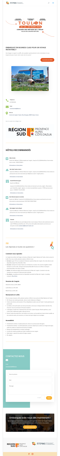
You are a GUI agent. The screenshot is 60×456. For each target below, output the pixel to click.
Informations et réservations (16, 165)
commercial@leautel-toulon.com (26, 225)
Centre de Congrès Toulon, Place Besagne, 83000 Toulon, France (24, 115)
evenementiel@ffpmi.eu (15, 108)
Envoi (49, 398)
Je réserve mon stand (30, 427)
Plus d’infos (14, 276)
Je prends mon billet (47, 60)
